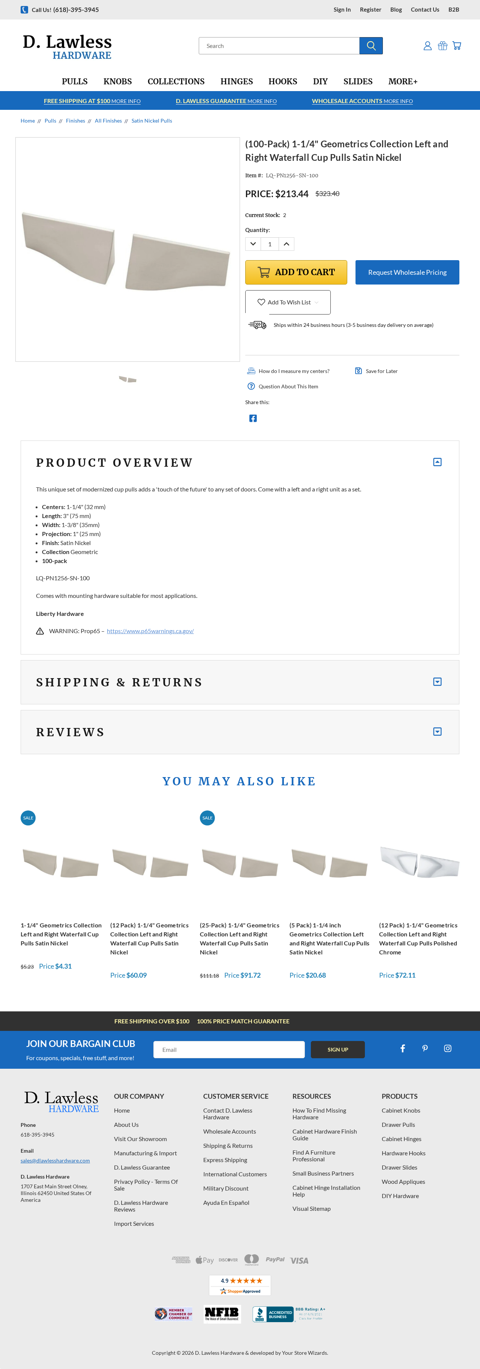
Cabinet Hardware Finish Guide (324, 1134)
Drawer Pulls (398, 1124)
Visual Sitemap (311, 1208)
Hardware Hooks (404, 1152)
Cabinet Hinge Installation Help (326, 1191)
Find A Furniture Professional (313, 1155)
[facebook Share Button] (253, 420)
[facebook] (403, 1048)
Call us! (65, 9)
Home (122, 1110)
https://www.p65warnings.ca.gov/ (150, 630)
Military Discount (226, 1188)
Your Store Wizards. (305, 1353)
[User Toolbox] (427, 45)
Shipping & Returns (228, 1145)
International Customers (235, 1173)
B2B (453, 9)
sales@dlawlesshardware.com (55, 1160)
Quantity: (257, 229)
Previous (460, 1345)
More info (92, 100)
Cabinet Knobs (401, 1110)
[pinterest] (425, 1048)
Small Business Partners (323, 1173)
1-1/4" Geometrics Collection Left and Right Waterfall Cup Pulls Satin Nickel (61, 934)
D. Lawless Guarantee (142, 1167)
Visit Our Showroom (140, 1138)
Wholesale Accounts (229, 1131)
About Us (126, 1124)
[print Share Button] (307, 420)
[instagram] (448, 1048)
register (370, 9)
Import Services (134, 1223)
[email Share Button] (280, 420)
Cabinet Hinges (402, 1138)
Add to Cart (61, 861)
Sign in (342, 9)
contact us (425, 9)
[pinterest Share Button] (334, 420)
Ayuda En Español (226, 1202)
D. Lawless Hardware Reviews (141, 1206)
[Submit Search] (371, 45)
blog (396, 9)
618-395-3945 (37, 1134)
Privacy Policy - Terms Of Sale (146, 1185)
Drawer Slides (399, 1167)
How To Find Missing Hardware (319, 1113)
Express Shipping (225, 1159)
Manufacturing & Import (145, 1152)
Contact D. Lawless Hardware (227, 1113)
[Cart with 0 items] (456, 45)
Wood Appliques (403, 1181)
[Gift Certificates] (442, 45)
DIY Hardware (400, 1195)
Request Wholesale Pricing (407, 272)
